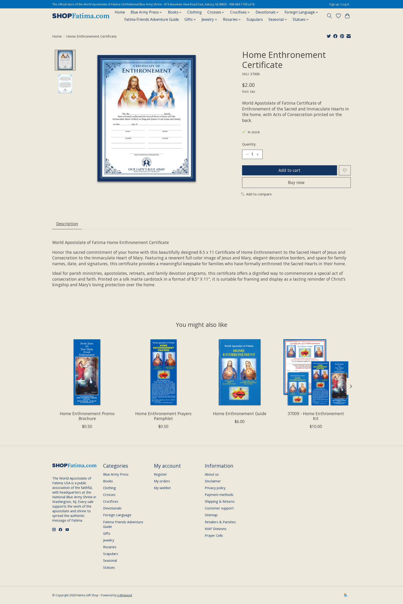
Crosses (109, 494)
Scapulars (255, 19)
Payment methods (219, 494)
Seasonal (110, 560)
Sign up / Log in (339, 4)
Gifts (106, 533)
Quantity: (249, 144)
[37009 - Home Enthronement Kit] (316, 372)
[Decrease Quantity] (247, 154)
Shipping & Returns (220, 501)
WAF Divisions (215, 528)
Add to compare (259, 194)
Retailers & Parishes (220, 521)
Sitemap (211, 514)
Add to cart (289, 170)
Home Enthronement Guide (239, 413)
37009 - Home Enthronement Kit (316, 416)
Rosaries (109, 546)
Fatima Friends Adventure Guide (151, 19)
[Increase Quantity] (257, 154)
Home (120, 12)
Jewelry (108, 540)
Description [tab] (67, 223)
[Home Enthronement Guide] (239, 372)
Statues (109, 567)
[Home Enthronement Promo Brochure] (87, 372)
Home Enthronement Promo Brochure (87, 416)
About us (212, 474)
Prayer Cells (214, 535)
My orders (162, 481)
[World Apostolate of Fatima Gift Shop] (80, 16)
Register (160, 474)
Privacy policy (215, 487)
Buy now (296, 182)
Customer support (219, 508)
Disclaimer (213, 481)
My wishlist (162, 487)
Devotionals (112, 508)
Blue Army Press (116, 474)
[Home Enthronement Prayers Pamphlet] (163, 372)
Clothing (194, 12)
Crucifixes (110, 501)
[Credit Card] (345, 595)
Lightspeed (124, 595)
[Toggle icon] (329, 16)
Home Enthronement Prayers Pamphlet (163, 416)
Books (108, 481)
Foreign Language (117, 514)
